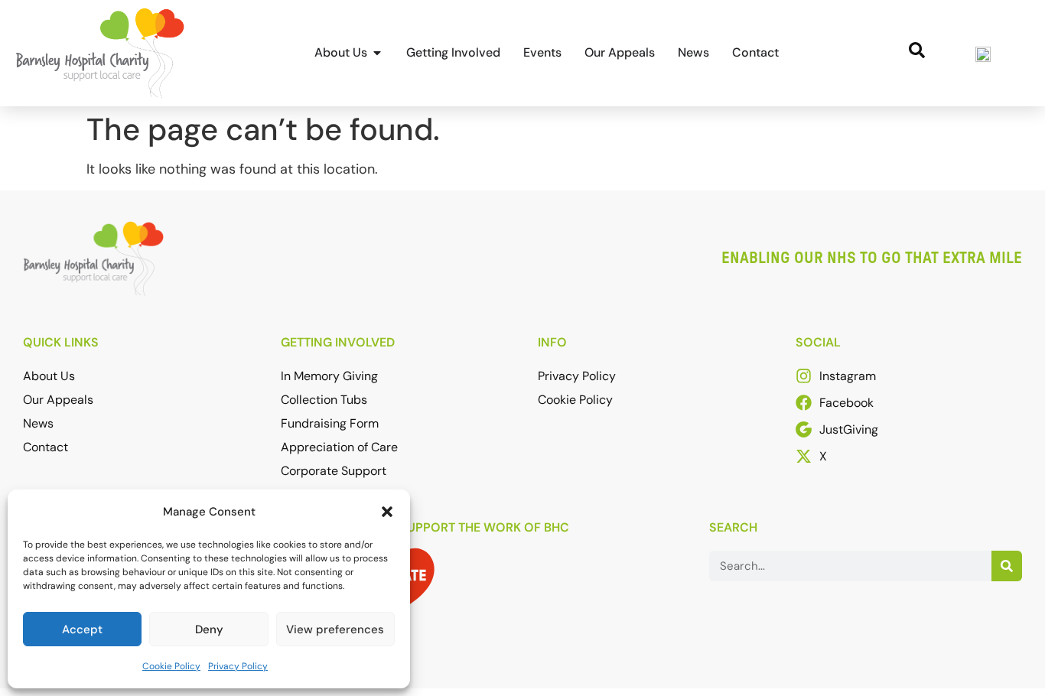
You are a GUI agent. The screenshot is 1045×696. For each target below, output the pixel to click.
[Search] (1006, 566)
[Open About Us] (377, 53)
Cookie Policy (171, 666)
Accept (82, 629)
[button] (387, 511)
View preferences (335, 629)
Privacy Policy (238, 666)
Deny (209, 629)
